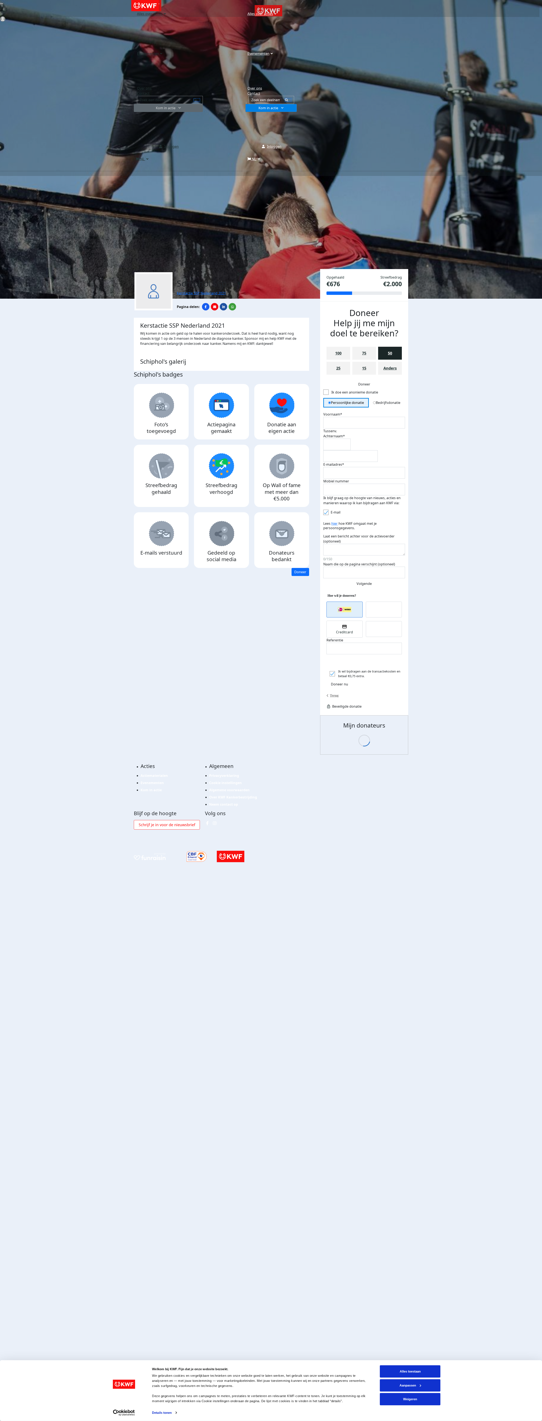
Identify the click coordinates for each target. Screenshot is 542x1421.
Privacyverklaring (224, 775)
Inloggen (274, 146)
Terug (334, 695)
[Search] (288, 100)
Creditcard (344, 632)
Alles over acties (260, 13)
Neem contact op (223, 804)
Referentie (334, 640)
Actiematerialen (154, 775)
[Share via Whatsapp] (232, 306)
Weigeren (410, 1399)
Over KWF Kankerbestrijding (233, 797)
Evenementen (258, 53)
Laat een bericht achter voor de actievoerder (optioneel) (359, 539)
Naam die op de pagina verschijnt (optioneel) (359, 564)
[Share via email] (214, 306)
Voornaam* (332, 414)
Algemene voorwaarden (229, 790)
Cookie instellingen (225, 782)
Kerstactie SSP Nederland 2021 (201, 293)
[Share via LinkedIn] (223, 306)
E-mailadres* (333, 464)
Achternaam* (334, 436)
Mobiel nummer (336, 481)
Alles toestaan (410, 1371)
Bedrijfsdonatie (388, 402)
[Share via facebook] (205, 306)
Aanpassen (408, 1385)
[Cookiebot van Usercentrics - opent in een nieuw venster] (123, 1413)
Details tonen (162, 1412)
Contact (253, 93)
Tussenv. (330, 431)
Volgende (364, 583)
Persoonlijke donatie (347, 402)
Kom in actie (268, 108)
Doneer (300, 572)
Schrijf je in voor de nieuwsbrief (167, 824)
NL (254, 159)
